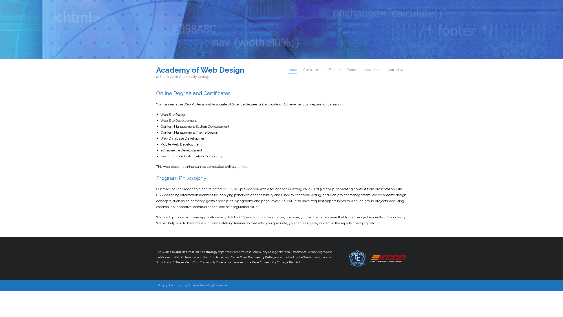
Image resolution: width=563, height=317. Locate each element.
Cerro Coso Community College (253, 257)
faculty (228, 189)
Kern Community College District (276, 262)
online (242, 167)
